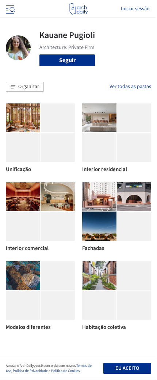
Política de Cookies (65, 370)
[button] (25, 87)
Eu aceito (127, 368)
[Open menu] (9, 9)
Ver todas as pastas (130, 86)
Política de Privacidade (30, 370)
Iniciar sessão (135, 8)
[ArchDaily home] (78, 9)
